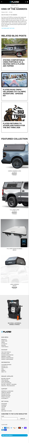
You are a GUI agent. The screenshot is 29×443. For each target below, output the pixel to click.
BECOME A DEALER (5, 378)
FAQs (2, 369)
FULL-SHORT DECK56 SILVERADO (14, 248)
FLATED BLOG (16, 7)
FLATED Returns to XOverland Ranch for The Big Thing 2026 (14, 125)
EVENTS (3, 409)
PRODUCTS (4, 339)
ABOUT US (3, 371)
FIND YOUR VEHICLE (6, 352)
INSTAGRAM (4, 403)
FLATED (5, 424)
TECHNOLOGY (4, 367)
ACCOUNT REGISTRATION (7, 355)
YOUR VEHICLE (4, 346)
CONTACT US (4, 366)
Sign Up (22, 418)
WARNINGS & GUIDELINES (7, 391)
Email (2, 416)
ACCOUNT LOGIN (5, 353)
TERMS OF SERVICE (6, 392)
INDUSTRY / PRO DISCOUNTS (8, 385)
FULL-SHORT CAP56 (14, 209)
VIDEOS (3, 342)
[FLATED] (14, 2)
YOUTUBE (3, 406)
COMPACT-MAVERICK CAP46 (14, 171)
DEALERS (3, 345)
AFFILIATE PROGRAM (6, 382)
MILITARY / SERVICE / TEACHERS (8, 384)
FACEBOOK (3, 405)
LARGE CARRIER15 (14, 284)
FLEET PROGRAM (5, 381)
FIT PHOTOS (4, 343)
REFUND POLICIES (5, 394)
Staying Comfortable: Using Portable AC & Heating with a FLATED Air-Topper (14, 63)
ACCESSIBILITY (4, 398)
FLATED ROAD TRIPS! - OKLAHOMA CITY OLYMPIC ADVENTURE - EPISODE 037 (14, 92)
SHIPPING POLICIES (5, 395)
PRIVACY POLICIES (5, 396)
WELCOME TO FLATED (6, 410)
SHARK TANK (4, 341)
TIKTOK (3, 408)
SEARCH (3, 370)
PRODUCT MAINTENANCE (7, 359)
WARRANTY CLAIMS (5, 356)
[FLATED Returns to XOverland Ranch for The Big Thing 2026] (14, 111)
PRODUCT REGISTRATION (7, 357)
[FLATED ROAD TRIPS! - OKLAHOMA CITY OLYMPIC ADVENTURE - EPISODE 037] (14, 79)
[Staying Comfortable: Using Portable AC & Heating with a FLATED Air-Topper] (14, 48)
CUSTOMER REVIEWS (6, 364)
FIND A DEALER (4, 380)
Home (11, 7)
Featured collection (14, 139)
